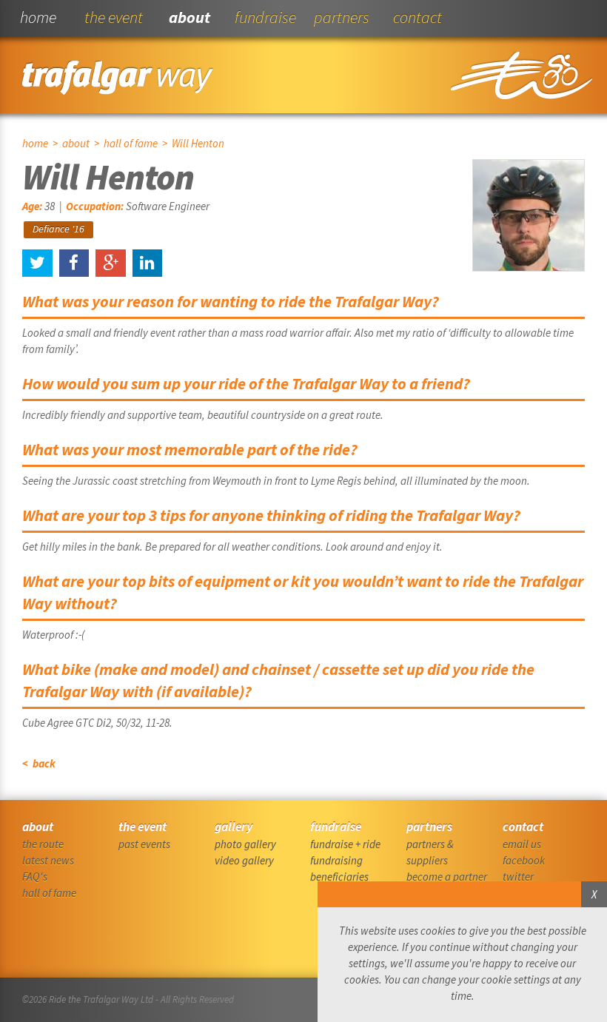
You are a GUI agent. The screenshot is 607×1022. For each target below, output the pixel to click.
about (189, 17)
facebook (524, 860)
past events (144, 844)
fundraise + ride (345, 844)
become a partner (446, 877)
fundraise (265, 17)
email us (522, 844)
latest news (48, 860)
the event (113, 17)
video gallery (244, 860)
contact (417, 17)
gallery (233, 826)
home (38, 17)
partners (341, 17)
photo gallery (245, 844)
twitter (518, 877)
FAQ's (34, 877)
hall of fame (131, 143)
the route (43, 844)
